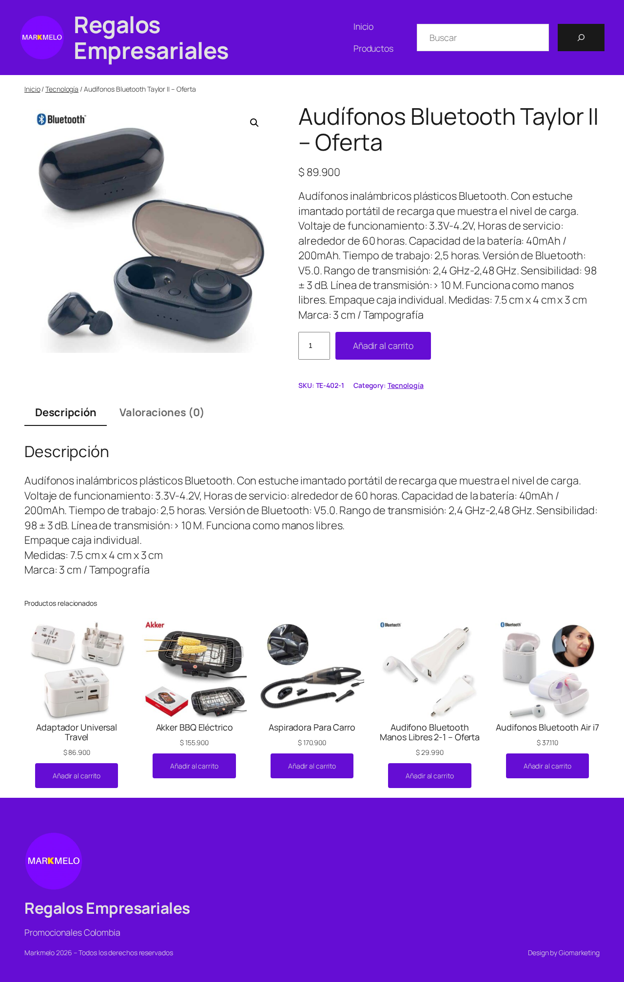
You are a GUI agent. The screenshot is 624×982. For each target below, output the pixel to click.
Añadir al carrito (383, 345)
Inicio (32, 89)
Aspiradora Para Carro (312, 727)
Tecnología (61, 89)
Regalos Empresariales (151, 37)
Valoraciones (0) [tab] (161, 412)
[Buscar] (581, 37)
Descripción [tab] (66, 412)
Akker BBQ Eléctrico (194, 727)
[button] (254, 123)
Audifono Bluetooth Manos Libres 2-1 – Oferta (430, 732)
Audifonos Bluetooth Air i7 (547, 727)
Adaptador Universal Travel (76, 732)
